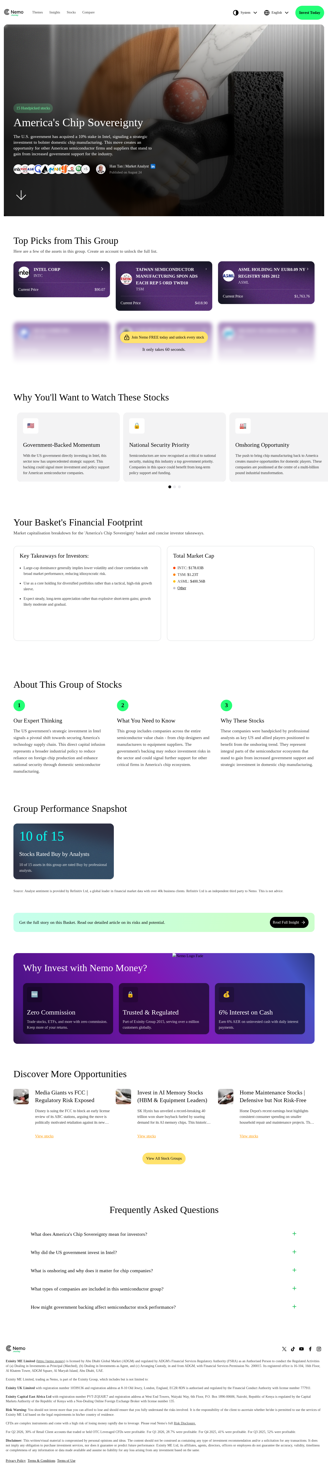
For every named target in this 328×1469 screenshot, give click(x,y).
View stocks (44, 1136)
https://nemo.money (50, 1361)
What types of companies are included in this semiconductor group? (97, 1288)
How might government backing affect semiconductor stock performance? (103, 1307)
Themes (37, 12)
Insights (54, 12)
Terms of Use (66, 1461)
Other (181, 588)
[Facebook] (310, 1348)
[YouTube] (301, 1348)
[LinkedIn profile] (153, 166)
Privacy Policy (16, 1461)
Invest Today (309, 13)
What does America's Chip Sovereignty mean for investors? (89, 1234)
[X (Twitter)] (284, 1348)
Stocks (71, 12)
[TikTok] (293, 1348)
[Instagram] (319, 1348)
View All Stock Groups (164, 1158)
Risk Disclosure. (185, 1423)
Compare (88, 12)
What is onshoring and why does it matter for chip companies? (92, 1270)
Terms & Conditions (41, 1461)
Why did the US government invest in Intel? (74, 1252)
